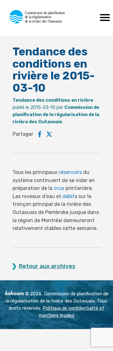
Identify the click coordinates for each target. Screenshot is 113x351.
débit (68, 196)
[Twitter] (49, 134)
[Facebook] (39, 134)
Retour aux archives (47, 266)
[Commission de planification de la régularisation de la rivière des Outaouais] (40, 22)
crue (59, 188)
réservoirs (70, 172)
